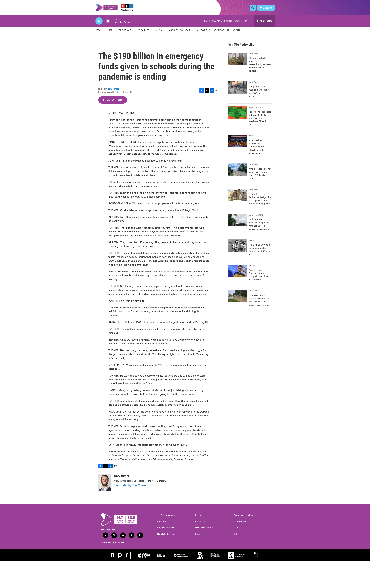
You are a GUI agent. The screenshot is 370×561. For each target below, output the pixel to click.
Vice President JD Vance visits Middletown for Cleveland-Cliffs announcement (257, 147)
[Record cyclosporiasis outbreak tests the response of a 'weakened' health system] (237, 112)
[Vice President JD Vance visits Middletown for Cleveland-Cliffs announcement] (237, 141)
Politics (252, 136)
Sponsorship (221, 30)
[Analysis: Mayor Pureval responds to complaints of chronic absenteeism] (237, 271)
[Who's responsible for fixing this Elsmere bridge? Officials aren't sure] (237, 169)
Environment (254, 291)
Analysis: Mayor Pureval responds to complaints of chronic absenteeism (260, 274)
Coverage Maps (240, 521)
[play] (99, 21)
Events (198, 515)
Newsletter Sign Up (165, 534)
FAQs (235, 527)
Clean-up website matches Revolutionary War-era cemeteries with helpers (260, 64)
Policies (198, 534)
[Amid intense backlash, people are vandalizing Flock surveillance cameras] (237, 220)
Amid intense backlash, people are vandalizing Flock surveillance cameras (259, 224)
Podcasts (143, 30)
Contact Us (200, 521)
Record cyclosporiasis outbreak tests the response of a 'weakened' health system (260, 118)
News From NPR (256, 107)
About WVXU (163, 521)
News (98, 30)
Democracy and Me (204, 527)
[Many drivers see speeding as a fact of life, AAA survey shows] (237, 87)
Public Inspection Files (243, 515)
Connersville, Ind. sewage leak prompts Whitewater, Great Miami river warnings (259, 300)
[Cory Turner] (104, 482)
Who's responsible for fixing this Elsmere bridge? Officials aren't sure (260, 173)
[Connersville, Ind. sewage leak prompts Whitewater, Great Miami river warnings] (237, 296)
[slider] (112, 20)
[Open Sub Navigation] (104, 30)
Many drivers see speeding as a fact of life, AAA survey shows (259, 91)
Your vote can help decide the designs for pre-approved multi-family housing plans (260, 198)
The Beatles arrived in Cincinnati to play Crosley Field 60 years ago (260, 249)
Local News (254, 53)
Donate (267, 7)
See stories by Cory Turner (130, 485)
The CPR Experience (166, 515)
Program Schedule (165, 527)
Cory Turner (113, 88)
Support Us (203, 30)
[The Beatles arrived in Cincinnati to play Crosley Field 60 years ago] (237, 245)
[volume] (107, 21)
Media (251, 240)
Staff (235, 534)
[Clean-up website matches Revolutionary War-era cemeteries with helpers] (237, 59)
